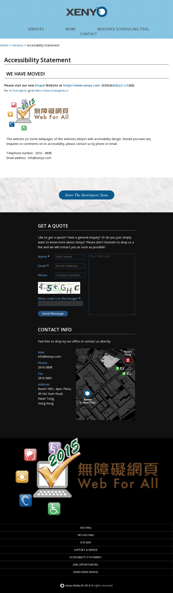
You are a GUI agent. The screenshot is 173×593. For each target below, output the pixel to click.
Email (43, 266)
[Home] (86, 22)
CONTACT (88, 34)
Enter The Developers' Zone (86, 194)
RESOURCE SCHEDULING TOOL (123, 29)
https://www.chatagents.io (51, 90)
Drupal (40, 85)
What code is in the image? (59, 298)
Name (43, 257)
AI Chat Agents (18, 90)
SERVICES (36, 29)
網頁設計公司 (120, 85)
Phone (42, 275)
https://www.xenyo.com (81, 85)
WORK (70, 29)
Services (17, 45)
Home (4, 45)
